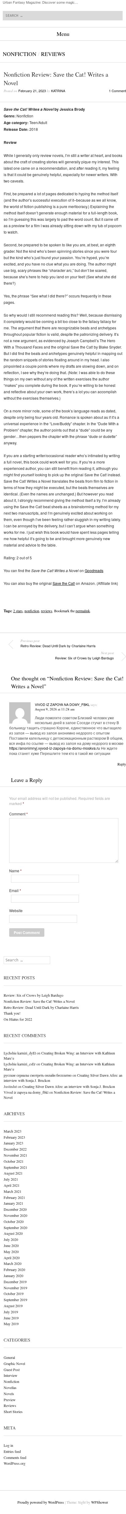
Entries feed (12, 1451)
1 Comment (117, 90)
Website (16, 910)
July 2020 (11, 1239)
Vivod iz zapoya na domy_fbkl (62, 704)
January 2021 (13, 1203)
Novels (9, 1393)
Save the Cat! (64, 583)
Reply (121, 764)
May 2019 (11, 1323)
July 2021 (11, 1179)
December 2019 (15, 1281)
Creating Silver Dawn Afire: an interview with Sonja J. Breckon (68, 1086)
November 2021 (15, 1155)
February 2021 (14, 1197)
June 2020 (11, 1245)
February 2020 (14, 1269)
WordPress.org (14, 1463)
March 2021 (12, 1191)
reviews (46, 610)
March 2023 (12, 1131)
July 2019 (11, 1311)
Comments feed (15, 1457)
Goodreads (94, 570)
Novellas (10, 1387)
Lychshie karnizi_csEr (19, 1063)
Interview (10, 1375)
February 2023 (14, 1137)
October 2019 (14, 1293)
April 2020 (12, 1257)
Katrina (58, 90)
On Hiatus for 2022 (18, 1019)
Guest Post (12, 1369)
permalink (83, 610)
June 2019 (11, 1317)
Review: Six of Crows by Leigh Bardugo (84, 655)
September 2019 (15, 1299)
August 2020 (13, 1233)
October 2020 (14, 1221)
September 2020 (15, 1227)
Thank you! (12, 1013)
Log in (8, 1445)
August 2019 (13, 1305)
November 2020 (15, 1215)
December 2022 (15, 1149)
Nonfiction (19, 53)
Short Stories (13, 1411)
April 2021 (12, 1185)
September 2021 (15, 1167)
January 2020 (13, 1275)
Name (15, 870)
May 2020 (11, 1251)
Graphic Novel (14, 1363)
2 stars (18, 610)
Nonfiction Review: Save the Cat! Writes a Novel (39, 1001)
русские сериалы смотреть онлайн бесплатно (38, 1075)
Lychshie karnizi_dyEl (20, 1052)
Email (15, 890)
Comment (18, 813)
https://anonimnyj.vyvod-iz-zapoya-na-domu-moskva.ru (54, 748)
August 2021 (13, 1173)
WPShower (99, 1502)
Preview (10, 1399)
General (9, 1357)
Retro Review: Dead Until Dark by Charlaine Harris (58, 643)
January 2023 (13, 1143)
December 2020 (15, 1209)
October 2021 (14, 1161)
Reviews (53, 53)
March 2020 (12, 1263)
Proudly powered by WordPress (40, 1502)
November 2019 (15, 1287)
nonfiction (31, 610)
